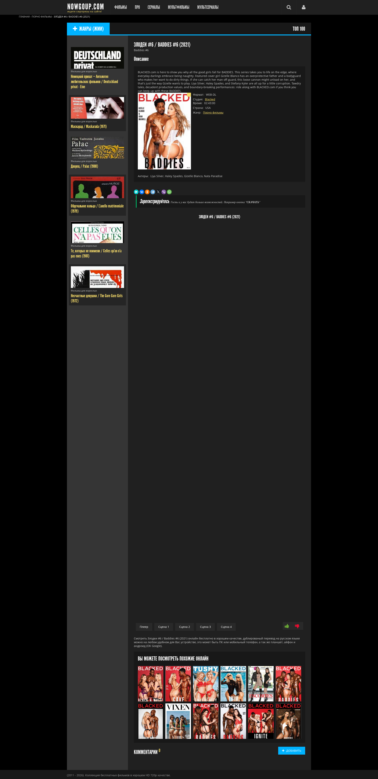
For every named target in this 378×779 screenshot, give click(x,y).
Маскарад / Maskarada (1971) (89, 126)
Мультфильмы (178, 7)
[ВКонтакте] (141, 192)
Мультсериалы (208, 7)
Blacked (210, 99)
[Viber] (163, 192)
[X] (158, 192)
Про (137, 7)
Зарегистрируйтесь (154, 201)
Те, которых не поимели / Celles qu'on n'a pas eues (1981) (96, 253)
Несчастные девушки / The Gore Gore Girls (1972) (97, 298)
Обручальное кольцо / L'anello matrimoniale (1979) (97, 209)
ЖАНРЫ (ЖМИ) (91, 29)
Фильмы (120, 7)
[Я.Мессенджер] (136, 192)
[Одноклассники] (147, 192)
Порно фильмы (213, 112)
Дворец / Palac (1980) (84, 166)
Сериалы (154, 7)
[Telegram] (152, 192)
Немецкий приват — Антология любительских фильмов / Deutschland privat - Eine (94, 81)
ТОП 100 (299, 29)
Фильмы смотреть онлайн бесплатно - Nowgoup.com (86, 7)
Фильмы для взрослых (84, 71)
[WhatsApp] (169, 192)
